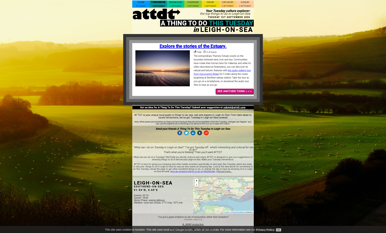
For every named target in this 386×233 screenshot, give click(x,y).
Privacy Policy (265, 229)
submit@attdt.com (234, 107)
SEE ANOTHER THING (235, 91)
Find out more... (224, 171)
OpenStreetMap (238, 212)
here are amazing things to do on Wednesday (192, 171)
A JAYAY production (193, 224)
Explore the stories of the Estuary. (193, 46)
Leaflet (226, 212)
